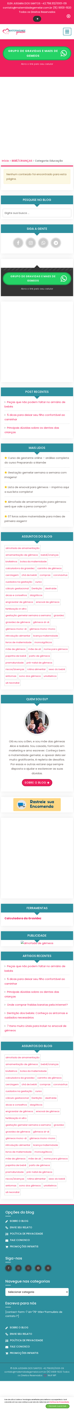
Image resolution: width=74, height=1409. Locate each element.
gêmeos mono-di (16, 628)
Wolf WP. (52, 1375)
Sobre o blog (35, 782)
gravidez (59, 615)
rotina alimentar (36, 669)
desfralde (51, 588)
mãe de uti (34, 649)
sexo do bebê (57, 669)
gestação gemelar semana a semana (28, 615)
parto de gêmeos (39, 655)
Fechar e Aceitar (57, 1406)
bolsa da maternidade (33, 561)
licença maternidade (45, 635)
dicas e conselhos (16, 595)
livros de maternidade (19, 642)
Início (5, 161)
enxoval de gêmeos (47, 602)
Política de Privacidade (59, 1402)
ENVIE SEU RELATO (21, 1227)
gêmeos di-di (41, 622)
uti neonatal (12, 682)
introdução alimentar (18, 635)
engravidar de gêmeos (19, 602)
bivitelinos (11, 561)
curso (38, 581)
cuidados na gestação (19, 581)
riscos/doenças (15, 669)
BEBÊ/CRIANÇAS (22, 161)
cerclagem (12, 575)
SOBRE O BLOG (19, 1221)
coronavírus (60, 575)
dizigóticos (36, 595)
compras (45, 575)
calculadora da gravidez (20, 568)
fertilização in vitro (16, 608)
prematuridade (15, 662)
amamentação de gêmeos (22, 554)
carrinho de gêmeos (49, 568)
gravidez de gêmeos (18, 622)
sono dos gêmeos (30, 676)
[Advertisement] (37, 119)
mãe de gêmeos (16, 649)
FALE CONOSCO (20, 1240)
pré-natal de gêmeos (39, 662)
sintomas (11, 676)
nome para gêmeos (56, 649)
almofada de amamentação (23, 548)
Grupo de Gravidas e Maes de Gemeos (33, 53)
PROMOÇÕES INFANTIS (24, 1246)
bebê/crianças (50, 554)
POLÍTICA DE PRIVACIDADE (26, 1233)
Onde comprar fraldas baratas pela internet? (37, 1005)
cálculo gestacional (17, 588)
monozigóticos (43, 642)
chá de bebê (29, 575)
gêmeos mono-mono (42, 628)
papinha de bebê (16, 655)
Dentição (37, 588)
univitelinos (50, 676)
